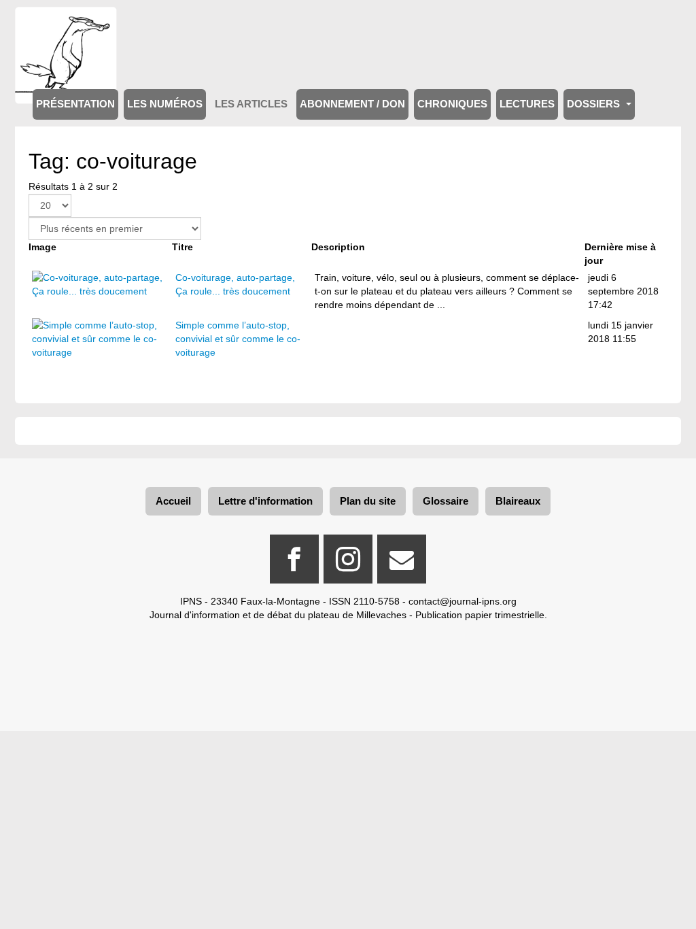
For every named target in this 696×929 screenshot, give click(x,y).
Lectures (527, 104)
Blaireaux (517, 501)
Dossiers (595, 104)
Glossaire (445, 501)
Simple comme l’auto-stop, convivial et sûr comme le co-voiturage (237, 339)
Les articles (251, 104)
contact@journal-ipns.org (462, 601)
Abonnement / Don (352, 104)
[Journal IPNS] (66, 25)
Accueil (173, 501)
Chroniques (452, 104)
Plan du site (368, 501)
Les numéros (165, 104)
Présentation (75, 104)
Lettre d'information (265, 501)
